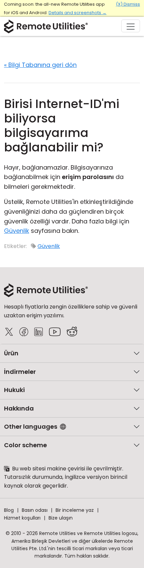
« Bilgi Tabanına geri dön (40, 65)
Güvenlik (16, 230)
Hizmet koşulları (22, 517)
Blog (9, 510)
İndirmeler (20, 371)
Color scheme (25, 445)
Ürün (11, 353)
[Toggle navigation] (130, 26)
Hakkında (19, 408)
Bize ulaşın (61, 517)
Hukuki (14, 390)
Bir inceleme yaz (75, 510)
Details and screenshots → (77, 12)
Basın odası (35, 510)
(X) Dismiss (128, 4)
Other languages (30, 426)
